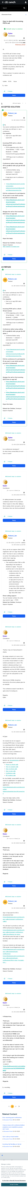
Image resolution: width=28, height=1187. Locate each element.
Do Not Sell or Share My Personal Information (14, 1180)
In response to (14, 490)
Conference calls (10, 773)
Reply (14, 95)
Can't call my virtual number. (11, 1136)
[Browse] (3, 2)
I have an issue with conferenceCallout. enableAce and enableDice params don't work (14, 1127)
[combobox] (14, 8)
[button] (5, 91)
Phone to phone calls (12, 764)
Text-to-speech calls (12, 767)
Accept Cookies (14, 1184)
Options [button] (26, 14)
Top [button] (2, 1155)
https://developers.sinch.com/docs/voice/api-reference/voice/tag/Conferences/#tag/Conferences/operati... (15, 204)
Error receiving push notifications (12, 1117)
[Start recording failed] (22, 103)
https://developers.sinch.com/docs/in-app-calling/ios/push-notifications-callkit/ (14, 919)
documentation (14, 760)
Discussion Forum (6, 14)
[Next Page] (19, 1106)
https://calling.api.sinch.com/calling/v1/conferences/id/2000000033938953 (14, 1068)
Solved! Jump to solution (14, 29)
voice (5, 85)
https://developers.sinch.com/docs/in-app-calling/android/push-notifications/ (14, 952)
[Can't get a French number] (25, 103)
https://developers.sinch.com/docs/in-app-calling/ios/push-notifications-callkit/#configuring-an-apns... (14, 932)
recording (7, 1087)
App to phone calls (11, 769)
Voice (15, 81)
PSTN (9, 81)
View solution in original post (11, 246)
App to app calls (11, 771)
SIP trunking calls (11, 775)
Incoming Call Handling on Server (12, 1144)
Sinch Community (10, 2)
